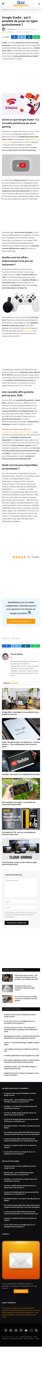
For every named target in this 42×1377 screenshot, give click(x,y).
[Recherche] (39, 3)
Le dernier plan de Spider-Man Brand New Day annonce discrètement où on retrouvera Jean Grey (21, 1140)
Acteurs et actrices (26, 1310)
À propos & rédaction (26, 1337)
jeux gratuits (28, 331)
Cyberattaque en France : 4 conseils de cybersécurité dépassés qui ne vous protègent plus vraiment (21, 1037)
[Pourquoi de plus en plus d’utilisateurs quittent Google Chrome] (7, 988)
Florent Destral (12, 29)
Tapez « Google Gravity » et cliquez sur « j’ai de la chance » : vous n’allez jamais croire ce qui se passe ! (21, 744)
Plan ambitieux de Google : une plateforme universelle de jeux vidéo (18, 803)
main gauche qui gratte (23, 1315)
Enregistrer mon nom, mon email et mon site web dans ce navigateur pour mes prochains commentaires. (20, 915)
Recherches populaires (15, 1338)
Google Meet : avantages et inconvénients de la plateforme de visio (20, 713)
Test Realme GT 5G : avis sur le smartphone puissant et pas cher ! (18, 833)
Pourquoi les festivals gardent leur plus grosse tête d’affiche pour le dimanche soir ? (21, 1120)
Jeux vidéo (13, 9)
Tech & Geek (15, 638)
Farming (16, 489)
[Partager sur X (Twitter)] (21, 37)
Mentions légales (29, 1338)
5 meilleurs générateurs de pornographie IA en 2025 (21, 1055)
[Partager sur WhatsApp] (36, 37)
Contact (37, 1338)
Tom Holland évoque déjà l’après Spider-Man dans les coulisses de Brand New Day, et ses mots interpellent (22, 1133)
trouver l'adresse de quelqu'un (23, 1312)
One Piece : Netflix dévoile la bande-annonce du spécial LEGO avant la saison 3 (20, 1114)
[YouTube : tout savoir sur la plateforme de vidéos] (21, 761)
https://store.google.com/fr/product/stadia (18, 432)
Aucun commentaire (9, 32)
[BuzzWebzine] (21, 3)
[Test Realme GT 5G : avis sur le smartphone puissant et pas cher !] (21, 819)
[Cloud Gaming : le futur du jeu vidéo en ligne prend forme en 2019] (21, 849)
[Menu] (3, 3)
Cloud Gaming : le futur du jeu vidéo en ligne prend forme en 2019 (19, 863)
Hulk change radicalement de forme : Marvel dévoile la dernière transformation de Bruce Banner (21, 1061)
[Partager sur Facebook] (14, 37)
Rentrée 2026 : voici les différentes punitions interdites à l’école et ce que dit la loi (19, 1101)
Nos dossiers (6, 1308)
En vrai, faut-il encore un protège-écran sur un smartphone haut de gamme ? (26, 998)
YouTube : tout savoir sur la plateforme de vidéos (21, 774)
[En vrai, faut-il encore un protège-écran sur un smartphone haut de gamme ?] (7, 999)
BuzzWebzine (5, 9)
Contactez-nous (21, 1291)
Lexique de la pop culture (19, 1308)
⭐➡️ (21, 621)
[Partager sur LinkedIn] (29, 37)
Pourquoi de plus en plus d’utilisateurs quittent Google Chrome (24, 988)
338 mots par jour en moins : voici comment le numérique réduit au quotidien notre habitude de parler (26, 977)
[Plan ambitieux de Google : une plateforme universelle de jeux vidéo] (21, 789)
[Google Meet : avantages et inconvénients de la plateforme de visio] (21, 699)
